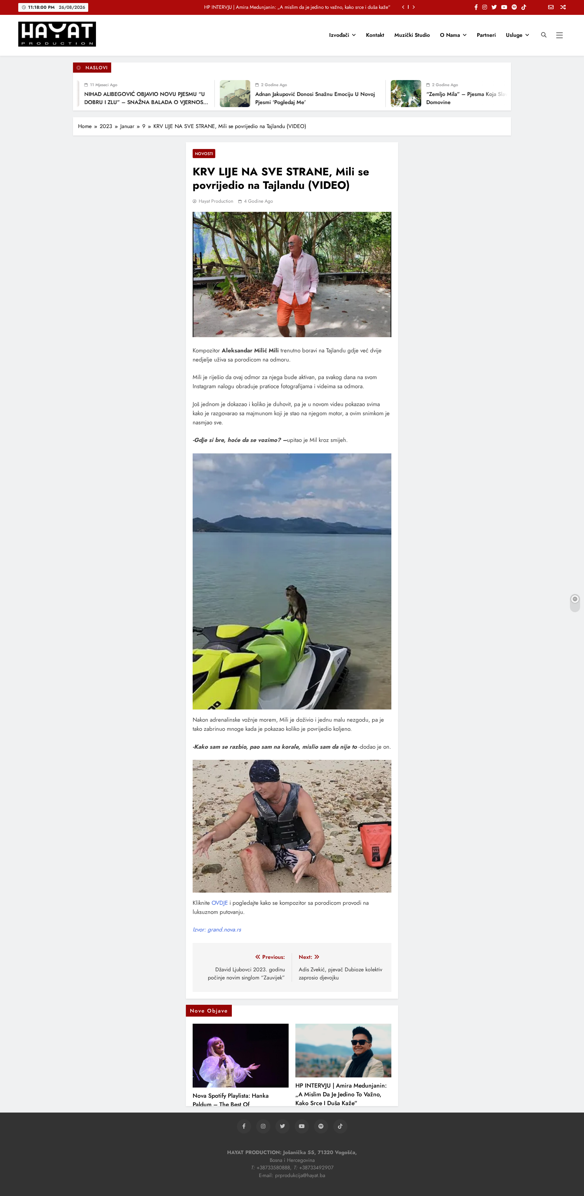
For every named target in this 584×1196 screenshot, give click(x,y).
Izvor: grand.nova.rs (217, 929)
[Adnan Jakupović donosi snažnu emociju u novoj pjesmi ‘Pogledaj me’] (210, 93)
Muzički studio (412, 35)
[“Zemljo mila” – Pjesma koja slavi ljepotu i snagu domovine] (381, 93)
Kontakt (375, 35)
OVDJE (220, 903)
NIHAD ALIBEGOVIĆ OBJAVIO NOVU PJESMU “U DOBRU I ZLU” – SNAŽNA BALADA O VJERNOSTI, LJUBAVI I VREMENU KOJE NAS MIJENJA (121, 102)
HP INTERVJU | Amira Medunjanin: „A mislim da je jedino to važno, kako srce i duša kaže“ (297, 7)
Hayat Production (216, 201)
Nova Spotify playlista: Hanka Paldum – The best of (231, 1100)
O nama (450, 35)
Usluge (514, 35)
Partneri (486, 35)
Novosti (204, 153)
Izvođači (339, 35)
